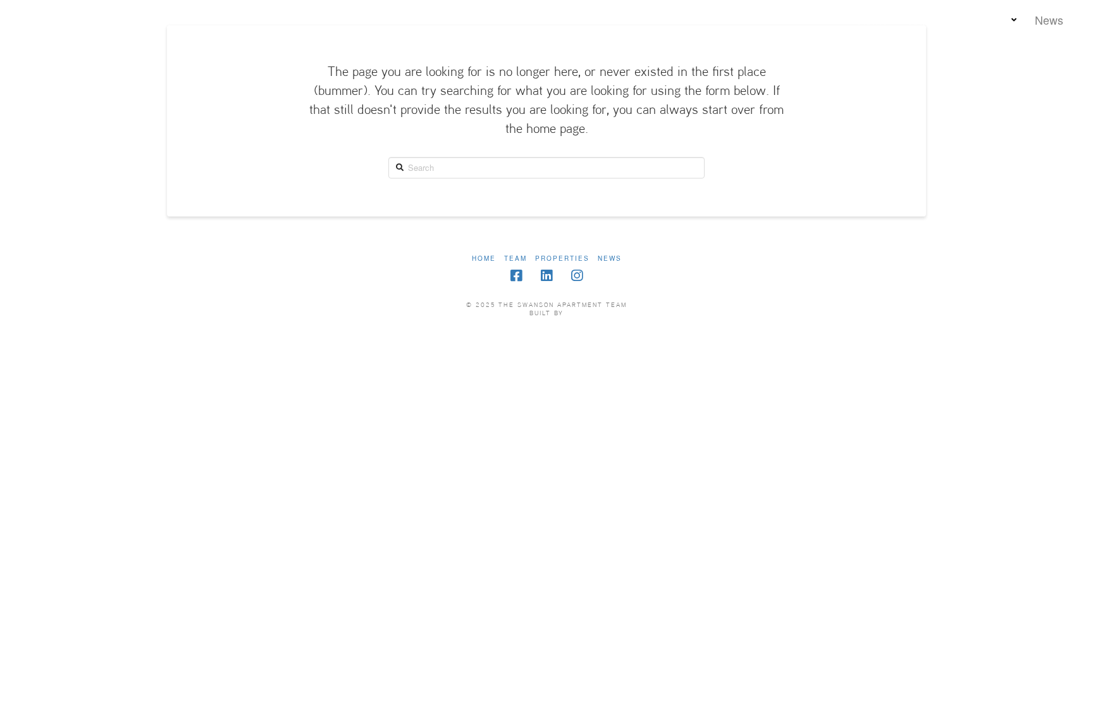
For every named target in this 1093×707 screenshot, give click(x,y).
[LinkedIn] (546, 275)
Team (515, 258)
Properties (562, 258)
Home (484, 258)
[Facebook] (516, 275)
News (610, 258)
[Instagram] (577, 275)
